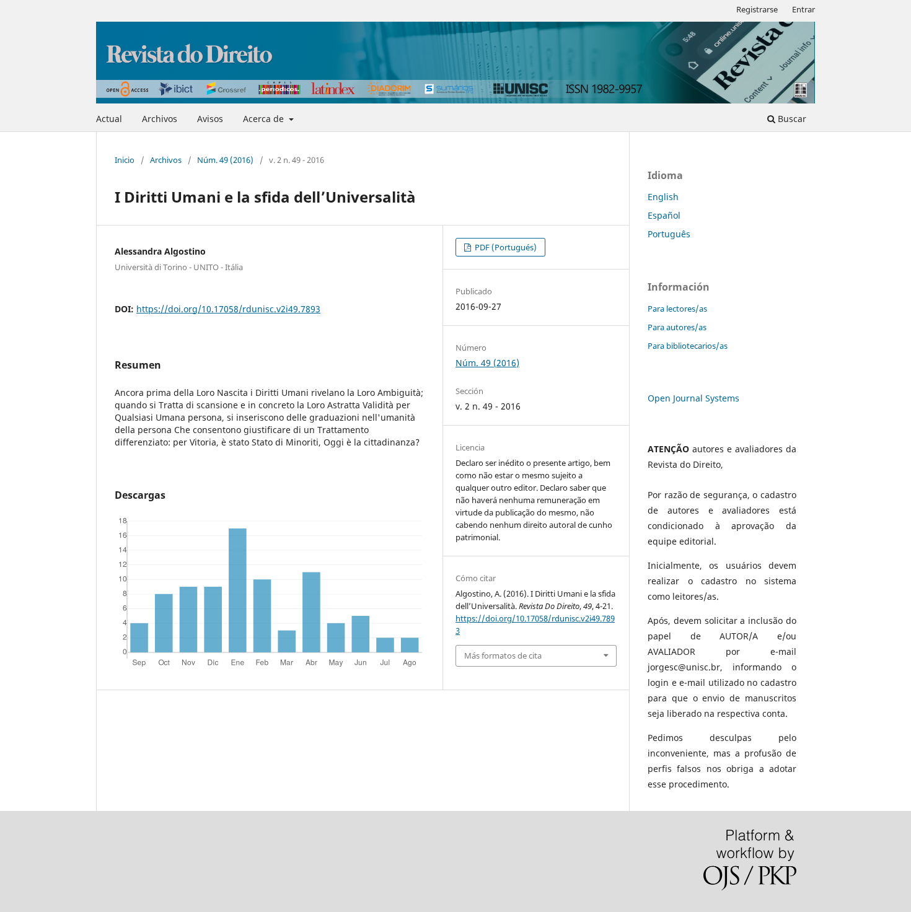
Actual (109, 119)
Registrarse (757, 9)
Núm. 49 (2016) (225, 159)
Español (664, 215)
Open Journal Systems (693, 398)
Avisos (210, 119)
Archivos (159, 119)
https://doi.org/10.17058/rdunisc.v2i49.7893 (228, 309)
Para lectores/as (677, 308)
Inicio (124, 159)
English (663, 197)
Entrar (803, 9)
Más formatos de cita (503, 655)
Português (669, 234)
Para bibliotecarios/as (688, 345)
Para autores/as (677, 327)
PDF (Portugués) (505, 247)
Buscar (790, 119)
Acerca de (264, 119)
